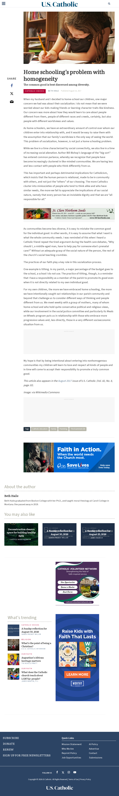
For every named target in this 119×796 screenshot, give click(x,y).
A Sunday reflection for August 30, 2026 (59, 532)
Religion (26, 640)
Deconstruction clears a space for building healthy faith (21, 532)
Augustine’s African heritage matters (32, 659)
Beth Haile (53, 91)
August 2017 (65, 381)
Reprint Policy (69, 753)
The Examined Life (78, 429)
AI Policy (93, 744)
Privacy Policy (85, 779)
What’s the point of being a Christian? (36, 644)
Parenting (63, 429)
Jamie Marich (97, 538)
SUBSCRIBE (11, 738)
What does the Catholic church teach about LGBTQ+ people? (34, 675)
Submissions (95, 757)
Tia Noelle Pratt (29, 663)
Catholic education (39, 429)
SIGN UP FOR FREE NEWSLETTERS (27, 755)
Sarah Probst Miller (58, 538)
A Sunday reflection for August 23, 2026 (97, 532)
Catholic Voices (34, 91)
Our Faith (26, 654)
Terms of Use (73, 779)
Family (53, 429)
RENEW (8, 749)
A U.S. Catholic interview (33, 649)
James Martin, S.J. (30, 681)
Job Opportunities (71, 757)
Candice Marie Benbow (20, 539)
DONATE (9, 744)
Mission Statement (72, 744)
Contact (93, 753)
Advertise (94, 749)
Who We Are (68, 749)
